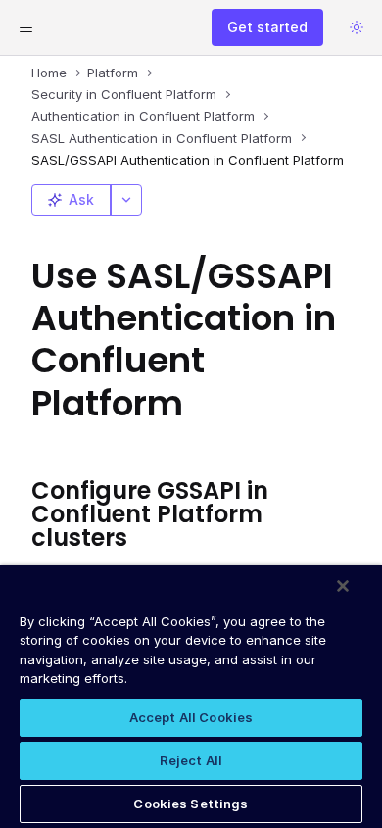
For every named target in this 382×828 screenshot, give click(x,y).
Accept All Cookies (191, 717)
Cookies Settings (190, 803)
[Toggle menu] (25, 27)
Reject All (191, 760)
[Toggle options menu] (126, 200)
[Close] (343, 586)
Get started (267, 27)
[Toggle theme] (356, 27)
